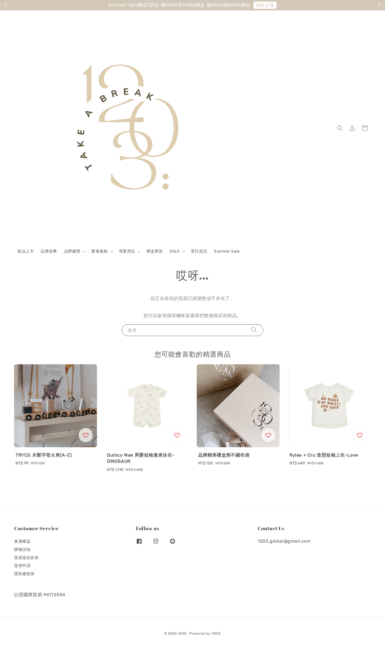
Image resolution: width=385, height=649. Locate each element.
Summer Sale (227, 251)
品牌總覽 (72, 251)
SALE (174, 251)
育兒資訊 (199, 251)
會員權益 (22, 541)
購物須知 (22, 549)
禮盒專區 (154, 251)
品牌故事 (49, 251)
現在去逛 (27, 5)
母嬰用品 (127, 251)
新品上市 (25, 251)
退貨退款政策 (26, 557)
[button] (340, 128)
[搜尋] (254, 330)
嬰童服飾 (99, 251)
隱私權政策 (24, 573)
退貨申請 (22, 565)
